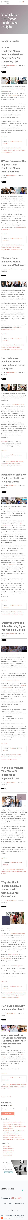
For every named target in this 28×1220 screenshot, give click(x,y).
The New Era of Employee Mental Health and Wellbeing (13, 261)
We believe (4, 441)
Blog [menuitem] (5, 1203)
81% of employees (13, 95)
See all (3, 1158)
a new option (17, 965)
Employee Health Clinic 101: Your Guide (13, 1139)
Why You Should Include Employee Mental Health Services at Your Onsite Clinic (11, 889)
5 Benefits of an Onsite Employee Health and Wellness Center (14, 478)
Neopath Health (11, 65)
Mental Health (11, 150)
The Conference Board (18, 404)
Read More (4, 137)
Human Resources (21, 993)
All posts (9, 1097)
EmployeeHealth (20, 150)
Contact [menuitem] (11, 1203)
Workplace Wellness (6, 152)
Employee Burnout (12, 759)
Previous (3, 1097)
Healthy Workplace (6, 247)
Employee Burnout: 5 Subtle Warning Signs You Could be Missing (13, 626)
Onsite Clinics (19, 245)
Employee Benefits (11, 148)
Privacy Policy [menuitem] (19, 1203)
